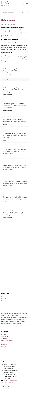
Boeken (3, 334)
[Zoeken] (23, 12)
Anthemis (4, 344)
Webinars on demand (7, 340)
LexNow (3, 346)
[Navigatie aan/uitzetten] (27, 3)
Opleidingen (4, 338)
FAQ (2, 301)
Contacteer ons (5, 299)
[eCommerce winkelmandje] (23, 3)
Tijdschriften (4, 336)
